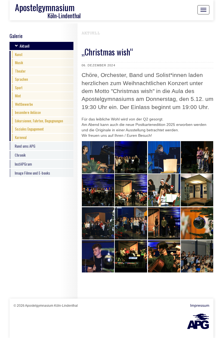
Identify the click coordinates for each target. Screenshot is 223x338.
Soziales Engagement (29, 129)
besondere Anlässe (28, 112)
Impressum (199, 305)
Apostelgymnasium (45, 7)
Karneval (21, 137)
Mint (18, 95)
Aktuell (24, 46)
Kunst (19, 54)
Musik (19, 62)
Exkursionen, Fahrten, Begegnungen (39, 120)
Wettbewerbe (24, 104)
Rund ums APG (25, 146)
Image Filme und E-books (32, 173)
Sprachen (21, 79)
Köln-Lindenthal (64, 15)
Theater (20, 71)
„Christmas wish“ (107, 52)
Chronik (20, 155)
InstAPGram (23, 164)
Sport (19, 87)
